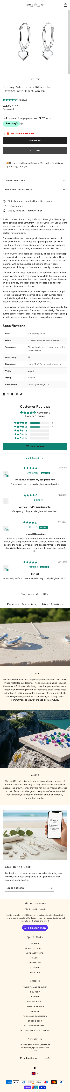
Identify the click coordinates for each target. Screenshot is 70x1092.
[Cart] (65, 5)
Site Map (35, 967)
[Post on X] (8, 394)
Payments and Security (35, 987)
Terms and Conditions (35, 1016)
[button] (10, 100)
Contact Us (35, 963)
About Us (35, 972)
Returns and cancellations (35, 1031)
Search (35, 943)
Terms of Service (35, 1006)
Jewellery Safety (35, 948)
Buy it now (35, 150)
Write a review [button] (35, 446)
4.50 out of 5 (43, 412)
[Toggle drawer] (4, 5)
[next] (38, 78)
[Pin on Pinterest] (12, 394)
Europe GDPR (35, 1021)
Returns (35, 997)
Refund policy (35, 1001)
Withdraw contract (35, 1026)
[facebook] (35, 1068)
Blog (35, 958)
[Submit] (50, 887)
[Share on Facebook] (4, 394)
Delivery (35, 992)
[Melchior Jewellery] (35, 5)
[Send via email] (17, 394)
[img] (30, 468)
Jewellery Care (35, 953)
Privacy (35, 1011)
